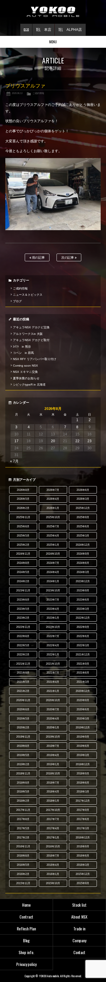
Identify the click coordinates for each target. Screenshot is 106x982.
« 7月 (14, 461)
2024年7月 (53, 562)
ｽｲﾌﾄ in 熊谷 (22, 346)
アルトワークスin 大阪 (28, 333)
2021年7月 (53, 672)
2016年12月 (83, 837)
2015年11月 (23, 883)
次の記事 (68, 257)
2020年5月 (23, 718)
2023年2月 (23, 617)
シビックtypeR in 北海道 (29, 384)
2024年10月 (53, 553)
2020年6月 (83, 709)
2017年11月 (23, 809)
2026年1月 (53, 508)
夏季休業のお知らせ (26, 378)
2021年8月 (23, 672)
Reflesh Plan (26, 928)
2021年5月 (23, 681)
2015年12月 (83, 874)
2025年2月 (23, 544)
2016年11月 (23, 846)
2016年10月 (53, 846)
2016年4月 (53, 864)
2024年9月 (83, 553)
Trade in (79, 928)
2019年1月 (53, 764)
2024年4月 (53, 572)
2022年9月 (83, 627)
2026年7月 (53, 489)
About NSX (79, 916)
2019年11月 (23, 736)
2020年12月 (83, 691)
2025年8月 (23, 526)
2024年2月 (23, 581)
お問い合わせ (26, 30)
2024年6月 (83, 562)
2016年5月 (23, 864)
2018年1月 (53, 800)
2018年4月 (53, 791)
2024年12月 (83, 544)
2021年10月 (53, 663)
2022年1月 (53, 654)
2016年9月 (83, 846)
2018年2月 (23, 800)
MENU (53, 41)
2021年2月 (23, 691)
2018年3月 (83, 791)
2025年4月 (53, 535)
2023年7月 (53, 599)
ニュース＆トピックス (27, 294)
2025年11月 (23, 517)
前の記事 (38, 257)
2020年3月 (83, 718)
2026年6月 (83, 489)
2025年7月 (53, 526)
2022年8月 (23, 636)
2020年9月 (83, 700)
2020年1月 (53, 727)
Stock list (79, 905)
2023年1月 (53, 617)
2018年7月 (53, 782)
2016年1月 (53, 874)
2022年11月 (23, 627)
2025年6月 (83, 526)
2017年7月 (53, 819)
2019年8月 (23, 745)
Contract (26, 916)
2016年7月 (53, 855)
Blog (26, 940)
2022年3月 (83, 645)
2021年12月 (83, 654)
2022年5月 (23, 645)
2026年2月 (23, 508)
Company (79, 940)
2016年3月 (83, 864)
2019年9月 (83, 736)
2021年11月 (23, 663)
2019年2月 (23, 764)
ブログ (17, 301)
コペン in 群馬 (23, 352)
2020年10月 (53, 700)
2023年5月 (23, 608)
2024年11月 (23, 553)
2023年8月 (23, 599)
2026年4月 (53, 498)
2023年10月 (53, 590)
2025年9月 (83, 517)
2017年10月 (53, 809)
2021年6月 (83, 672)
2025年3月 (83, 535)
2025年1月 (53, 544)
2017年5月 (23, 828)
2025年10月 (53, 517)
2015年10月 (53, 883)
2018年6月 (83, 782)
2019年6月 (83, 745)
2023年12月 (83, 581)
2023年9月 (83, 590)
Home (26, 905)
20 (53, 441)
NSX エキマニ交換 (25, 371)
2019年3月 (83, 755)
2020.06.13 (17, 93)
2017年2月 (23, 837)
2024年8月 (23, 562)
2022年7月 (53, 636)
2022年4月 (53, 645)
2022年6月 (83, 636)
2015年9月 (83, 883)
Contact (79, 952)
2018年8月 (23, 782)
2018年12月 (83, 764)
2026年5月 (23, 498)
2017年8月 (23, 819)
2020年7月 (53, 709)
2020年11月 (23, 700)
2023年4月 (53, 608)
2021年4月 (53, 681)
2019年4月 (53, 755)
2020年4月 (53, 718)
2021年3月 (83, 681)
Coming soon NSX (25, 365)
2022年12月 (83, 617)
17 (16, 441)
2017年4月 (53, 828)
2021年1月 (53, 691)
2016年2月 (23, 874)
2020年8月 (23, 709)
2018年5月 (23, 791)
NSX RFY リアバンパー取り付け (34, 359)
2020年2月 (23, 727)
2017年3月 (83, 828)
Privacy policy (26, 964)
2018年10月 (53, 773)
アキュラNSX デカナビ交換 (31, 327)
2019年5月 (23, 755)
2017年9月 (83, 809)
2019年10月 (53, 736)
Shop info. (26, 952)
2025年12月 (83, 508)
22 (77, 441)
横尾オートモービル (53, 12)
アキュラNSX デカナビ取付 (31, 340)
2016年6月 (83, 855)
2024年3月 (83, 572)
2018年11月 (23, 773)
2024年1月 (53, 581)
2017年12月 (83, 800)
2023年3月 (83, 608)
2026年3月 (83, 498)
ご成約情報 (38, 93)
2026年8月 (23, 489)
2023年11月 (23, 590)
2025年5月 (23, 535)
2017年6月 (83, 819)
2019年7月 (53, 745)
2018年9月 (83, 773)
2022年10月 (53, 627)
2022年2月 (23, 654)
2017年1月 (53, 837)
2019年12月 (83, 727)
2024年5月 (23, 572)
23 (89, 441)
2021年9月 (83, 663)
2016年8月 (23, 855)
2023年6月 (83, 599)
